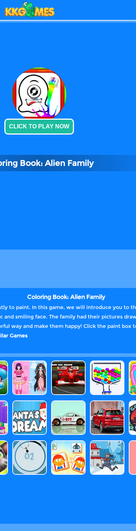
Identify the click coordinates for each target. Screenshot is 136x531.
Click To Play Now (39, 126)
